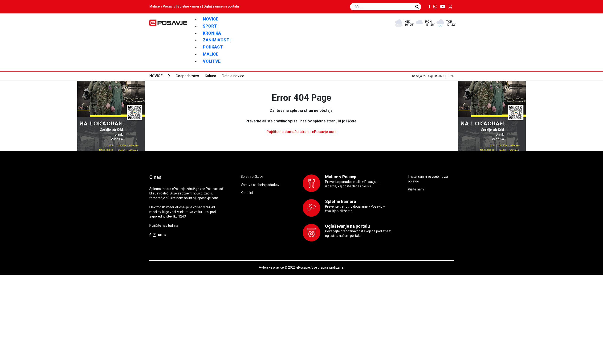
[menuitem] (210, 18)
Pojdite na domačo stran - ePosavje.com (301, 131)
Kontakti (247, 193)
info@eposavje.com (203, 198)
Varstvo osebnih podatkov (260, 185)
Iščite (417, 6)
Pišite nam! (416, 189)
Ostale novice (233, 76)
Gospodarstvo (187, 76)
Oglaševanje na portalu (221, 6)
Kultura (210, 76)
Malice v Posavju (162, 6)
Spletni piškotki (252, 176)
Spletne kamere (189, 6)
